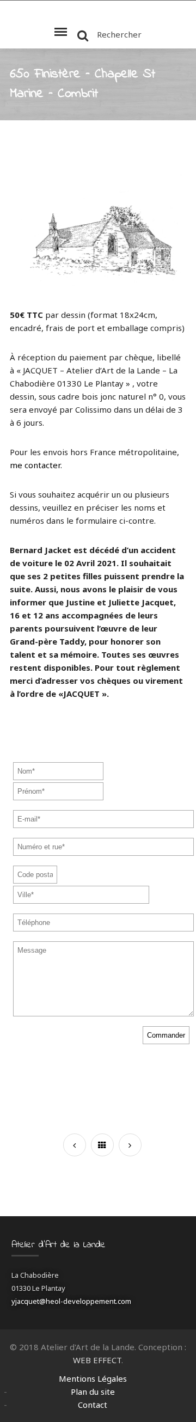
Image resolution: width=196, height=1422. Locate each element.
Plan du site (93, 1391)
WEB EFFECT (97, 1359)
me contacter (35, 464)
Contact (92, 1404)
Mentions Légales (93, 1378)
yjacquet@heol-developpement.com (71, 1301)
